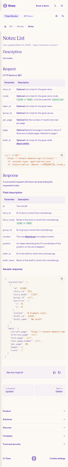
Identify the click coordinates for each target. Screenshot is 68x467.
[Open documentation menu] (5, 26)
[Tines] (9, 6)
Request (9, 69)
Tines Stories (11, 16)
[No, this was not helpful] (59, 372)
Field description (12, 192)
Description (12, 52)
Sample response (12, 269)
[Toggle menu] (62, 6)
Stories (20, 26)
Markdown (30, 236)
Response (10, 175)
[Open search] (55, 6)
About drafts (22, 143)
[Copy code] (62, 155)
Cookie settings (57, 458)
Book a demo (42, 5)
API (10, 26)
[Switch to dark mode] (56, 16)
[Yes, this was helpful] (54, 372)
